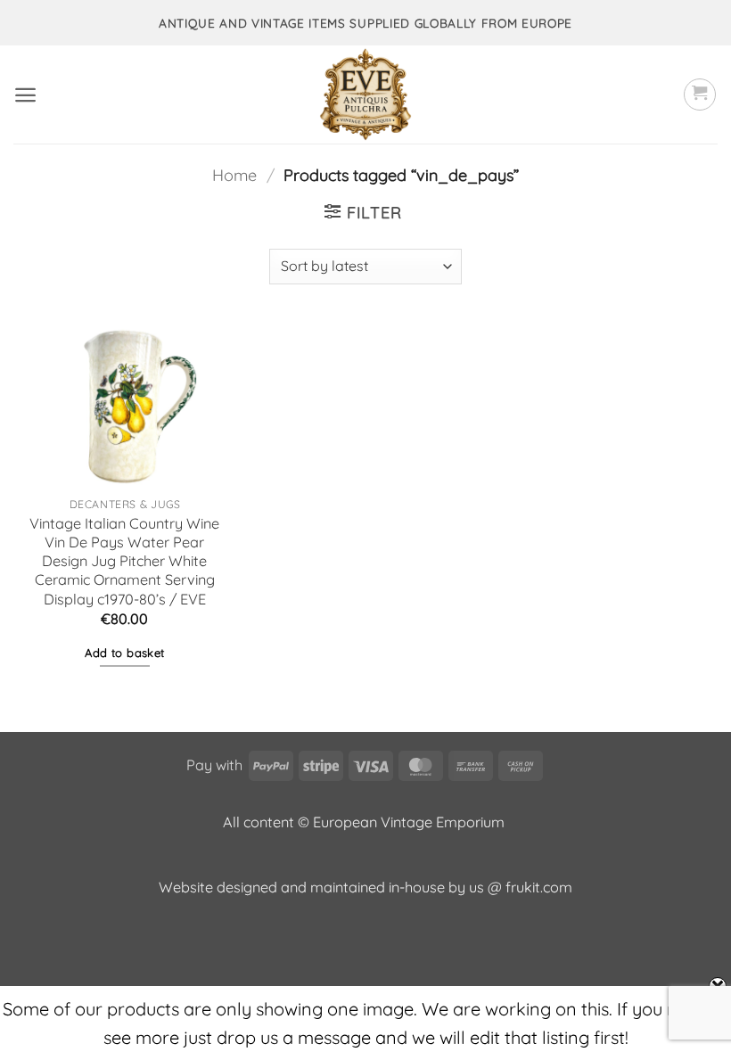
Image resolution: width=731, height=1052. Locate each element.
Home (234, 175)
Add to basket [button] (124, 652)
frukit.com (538, 887)
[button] (25, 95)
